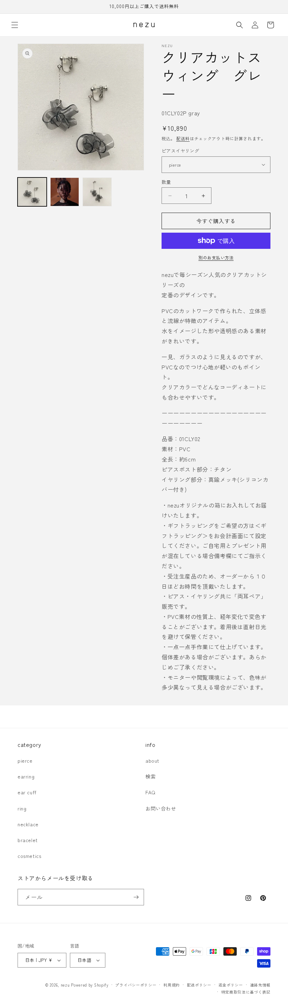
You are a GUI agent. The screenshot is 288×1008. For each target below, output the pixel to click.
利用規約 (171, 985)
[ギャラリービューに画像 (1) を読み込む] (32, 192)
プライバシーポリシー (135, 985)
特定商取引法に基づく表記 (245, 992)
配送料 (183, 138)
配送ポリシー (199, 985)
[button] (14, 25)
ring (22, 808)
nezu (65, 985)
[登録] (136, 897)
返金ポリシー (230, 985)
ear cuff (27, 792)
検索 (150, 776)
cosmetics (29, 855)
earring (26, 776)
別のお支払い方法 (216, 257)
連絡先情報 (260, 985)
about (152, 760)
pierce (25, 760)
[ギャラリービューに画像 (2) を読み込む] (64, 192)
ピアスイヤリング (180, 150)
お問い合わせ (160, 808)
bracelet (28, 840)
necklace (28, 824)
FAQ (150, 792)
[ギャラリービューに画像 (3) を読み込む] (97, 192)
